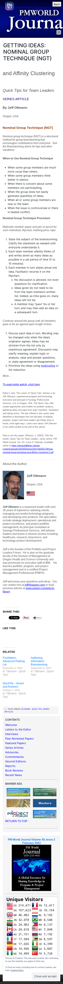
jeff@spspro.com (35, 584)
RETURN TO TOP (16, 821)
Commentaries (14, 756)
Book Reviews (14, 770)
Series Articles (14, 747)
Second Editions (15, 761)
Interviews (11, 734)
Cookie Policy (17, 970)
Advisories (11, 752)
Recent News (13, 775)
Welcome (11, 725)
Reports (10, 766)
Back (57, 4)
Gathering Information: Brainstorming (39, 661)
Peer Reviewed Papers (19, 738)
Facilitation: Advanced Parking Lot (14, 661)
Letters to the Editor (18, 729)
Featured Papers (15, 743)
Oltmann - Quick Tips (31, 709)
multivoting (48, 365)
